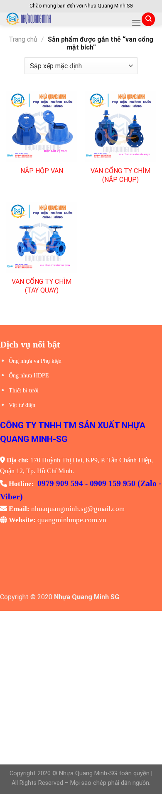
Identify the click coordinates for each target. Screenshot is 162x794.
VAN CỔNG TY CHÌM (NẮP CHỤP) (120, 175)
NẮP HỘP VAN (41, 171)
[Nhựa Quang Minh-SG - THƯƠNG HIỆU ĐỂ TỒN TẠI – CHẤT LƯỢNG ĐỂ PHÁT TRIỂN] (65, 18)
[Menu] (136, 22)
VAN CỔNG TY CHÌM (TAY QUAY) (41, 286)
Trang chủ (23, 39)
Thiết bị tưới (24, 390)
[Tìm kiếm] (148, 19)
